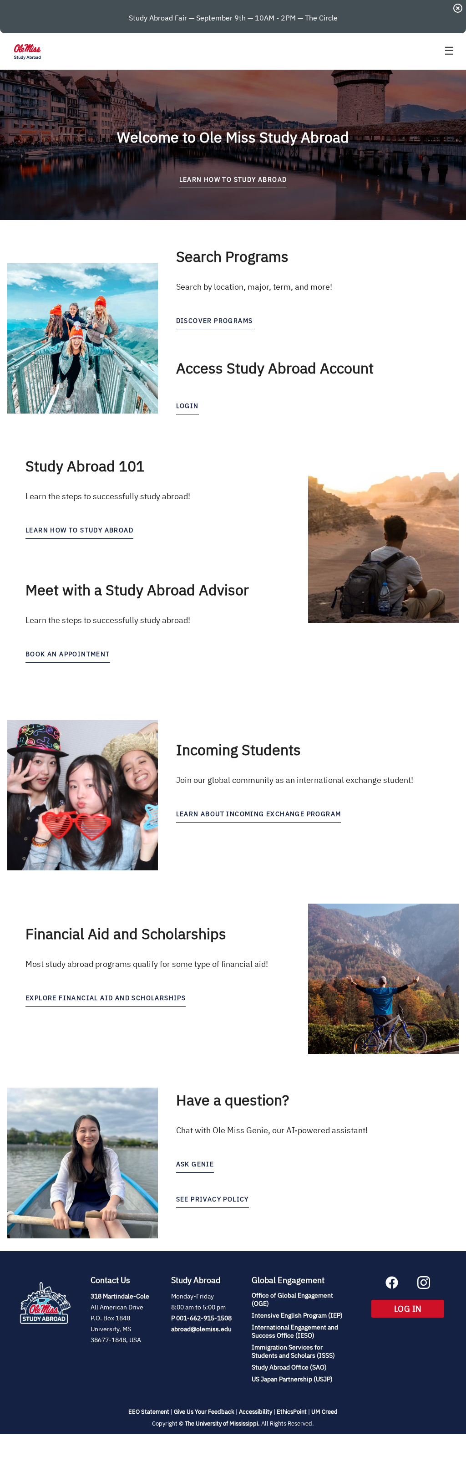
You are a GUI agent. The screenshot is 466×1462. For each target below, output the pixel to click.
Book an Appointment (67, 654)
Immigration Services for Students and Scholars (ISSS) (293, 1351)
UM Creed (324, 1412)
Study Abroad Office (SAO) (289, 1367)
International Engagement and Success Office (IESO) (295, 1331)
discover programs (214, 321)
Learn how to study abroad (79, 530)
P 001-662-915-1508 (201, 1318)
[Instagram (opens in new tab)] (423, 1286)
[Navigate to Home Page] (27, 51)
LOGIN (187, 406)
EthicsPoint (292, 1412)
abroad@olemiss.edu (201, 1329)
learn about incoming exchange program (258, 814)
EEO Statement (148, 1412)
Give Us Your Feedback (204, 1412)
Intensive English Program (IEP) (297, 1315)
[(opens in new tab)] (45, 1334)
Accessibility (255, 1412)
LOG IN (419, 1308)
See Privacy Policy (212, 1199)
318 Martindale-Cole (120, 1296)
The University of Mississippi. (222, 1423)
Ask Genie (195, 1164)
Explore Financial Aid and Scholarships (105, 998)
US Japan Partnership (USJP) (292, 1379)
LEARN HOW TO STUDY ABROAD (233, 179)
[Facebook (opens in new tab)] (391, 1286)
